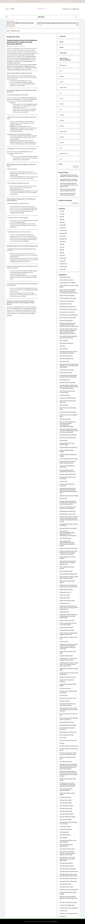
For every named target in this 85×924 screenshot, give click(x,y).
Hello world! (75, 203)
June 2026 (62, 214)
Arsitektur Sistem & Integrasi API (67, 301)
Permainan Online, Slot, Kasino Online (68, 698)
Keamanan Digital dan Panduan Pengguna (69, 458)
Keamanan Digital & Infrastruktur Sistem (68, 447)
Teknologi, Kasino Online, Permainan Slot (69, 889)
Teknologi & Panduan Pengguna (67, 814)
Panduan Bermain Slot (64, 603)
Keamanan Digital (63, 440)
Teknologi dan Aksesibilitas (66, 829)
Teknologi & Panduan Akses (66, 811)
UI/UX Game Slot (63, 910)
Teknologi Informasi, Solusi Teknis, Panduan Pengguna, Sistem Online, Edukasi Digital (67, 859)
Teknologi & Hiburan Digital (66, 803)
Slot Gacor (62, 76)
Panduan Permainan (64, 641)
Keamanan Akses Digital (65, 419)
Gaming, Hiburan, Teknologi (66, 372)
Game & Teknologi (64, 340)
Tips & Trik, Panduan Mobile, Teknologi (68, 902)
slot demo (62, 126)
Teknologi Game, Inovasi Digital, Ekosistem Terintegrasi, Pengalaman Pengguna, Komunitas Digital (68, 853)
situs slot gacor (63, 87)
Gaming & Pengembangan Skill (66, 358)
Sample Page (41, 17)
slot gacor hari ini (63, 153)
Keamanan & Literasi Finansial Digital (68, 412)
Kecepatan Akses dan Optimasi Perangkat (69, 495)
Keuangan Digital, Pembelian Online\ (68, 511)
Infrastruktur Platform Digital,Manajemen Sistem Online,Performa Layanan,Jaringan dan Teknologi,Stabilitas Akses (69, 387)
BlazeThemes (54, 921)
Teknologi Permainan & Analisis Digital (68, 878)
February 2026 (63, 225)
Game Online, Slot (64, 348)
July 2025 (62, 244)
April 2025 (62, 252)
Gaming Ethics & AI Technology (67, 370)
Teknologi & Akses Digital (65, 797)
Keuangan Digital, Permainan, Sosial (68, 514)
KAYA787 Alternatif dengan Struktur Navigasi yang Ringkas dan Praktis (56, 1)
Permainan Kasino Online (65, 688)
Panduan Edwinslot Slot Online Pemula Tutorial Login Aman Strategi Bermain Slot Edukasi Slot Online (69, 608)
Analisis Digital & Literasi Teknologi (67, 282)
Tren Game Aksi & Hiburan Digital (67, 905)
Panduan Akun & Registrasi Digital (67, 600)
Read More (9, 315)
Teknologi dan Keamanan (65, 834)
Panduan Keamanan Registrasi (66, 627)
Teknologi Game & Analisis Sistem (67, 849)
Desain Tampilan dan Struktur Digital (68, 317)
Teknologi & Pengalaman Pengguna (67, 816)
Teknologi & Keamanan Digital (66, 805)
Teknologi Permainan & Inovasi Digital (68, 881)
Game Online (62, 346)
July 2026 (62, 211)
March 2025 (62, 255)
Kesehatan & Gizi (63, 498)
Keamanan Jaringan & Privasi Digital (68, 474)
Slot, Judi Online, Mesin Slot (66, 761)
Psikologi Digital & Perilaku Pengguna (68, 725)
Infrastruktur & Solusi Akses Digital (67, 382)
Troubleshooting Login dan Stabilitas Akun (69, 908)
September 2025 (63, 239)
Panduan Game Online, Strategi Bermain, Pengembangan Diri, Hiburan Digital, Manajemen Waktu (68, 616)
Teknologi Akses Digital (65, 826)
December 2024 (63, 263)
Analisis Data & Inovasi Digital (66, 280)
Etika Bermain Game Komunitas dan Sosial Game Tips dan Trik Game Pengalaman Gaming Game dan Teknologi (69, 325)
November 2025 (63, 233)
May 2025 (62, 250)
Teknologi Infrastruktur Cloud (66, 863)
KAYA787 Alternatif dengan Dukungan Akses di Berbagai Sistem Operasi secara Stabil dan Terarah (41, 23)
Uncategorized (63, 916)
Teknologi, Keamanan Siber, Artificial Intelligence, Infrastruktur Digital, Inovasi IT (68, 898)
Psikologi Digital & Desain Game (67, 722)
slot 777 (61, 98)
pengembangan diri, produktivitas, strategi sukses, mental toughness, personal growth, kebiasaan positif (69, 664)
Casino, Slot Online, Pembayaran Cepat (68, 309)
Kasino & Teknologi (64, 405)
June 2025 (62, 247)
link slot (61, 82)
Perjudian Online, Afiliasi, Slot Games (68, 677)
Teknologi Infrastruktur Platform (67, 866)
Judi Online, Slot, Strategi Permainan (68, 398)
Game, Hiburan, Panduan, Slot (66, 356)
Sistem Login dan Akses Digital (67, 735)
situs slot (62, 104)
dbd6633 (10, 46)
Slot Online (62, 743)
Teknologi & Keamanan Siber (66, 808)
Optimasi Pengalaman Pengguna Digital (68, 574)
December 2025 (63, 230)
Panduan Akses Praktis (65, 597)
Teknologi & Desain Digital (65, 800)
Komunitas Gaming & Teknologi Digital (68, 528)
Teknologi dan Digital (64, 832)
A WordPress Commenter (65, 203)
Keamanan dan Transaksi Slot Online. (68, 437)
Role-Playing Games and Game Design (68, 732)
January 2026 (62, 227)
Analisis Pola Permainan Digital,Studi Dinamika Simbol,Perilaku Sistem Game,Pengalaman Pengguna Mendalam (68, 291)
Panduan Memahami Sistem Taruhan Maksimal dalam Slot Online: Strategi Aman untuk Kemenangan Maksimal (22, 42)
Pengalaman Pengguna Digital (66, 655)
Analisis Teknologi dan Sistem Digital (68, 298)
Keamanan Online (63, 481)
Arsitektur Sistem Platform (66, 303)
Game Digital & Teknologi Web (66, 343)
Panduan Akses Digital (65, 595)
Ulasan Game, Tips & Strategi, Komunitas (69, 913)
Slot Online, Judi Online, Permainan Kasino (69, 746)
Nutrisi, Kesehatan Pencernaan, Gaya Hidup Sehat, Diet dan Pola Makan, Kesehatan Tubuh (68, 563)
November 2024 (63, 266)
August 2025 (62, 241)
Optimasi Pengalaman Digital (66, 571)
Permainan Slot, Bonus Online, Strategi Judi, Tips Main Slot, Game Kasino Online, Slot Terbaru (69, 709)
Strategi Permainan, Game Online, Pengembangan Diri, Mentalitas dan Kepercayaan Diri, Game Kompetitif (67, 785)
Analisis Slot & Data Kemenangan (67, 295)
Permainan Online (63, 695)
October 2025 (63, 236)
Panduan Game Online (64, 612)
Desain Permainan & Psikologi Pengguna (69, 315)
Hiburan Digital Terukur (65, 379)
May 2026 (62, 216)
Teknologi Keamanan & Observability (68, 868)
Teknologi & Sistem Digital (65, 819)
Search (60, 164)
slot (60, 71)
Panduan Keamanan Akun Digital (67, 620)
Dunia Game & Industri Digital (66, 320)
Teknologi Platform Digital (65, 884)
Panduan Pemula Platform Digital (67, 630)
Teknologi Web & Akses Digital (66, 887)
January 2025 (62, 261)
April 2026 (62, 219)
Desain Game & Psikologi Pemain (67, 312)
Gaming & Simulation (64, 361)
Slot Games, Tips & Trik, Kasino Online (68, 740)
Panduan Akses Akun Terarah (66, 589)
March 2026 (62, 222)
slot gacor (18, 293)
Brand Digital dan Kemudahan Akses (68, 306)
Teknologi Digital (63, 837)
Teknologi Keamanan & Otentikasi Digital (69, 871)
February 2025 (63, 258)
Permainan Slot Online (64, 701)
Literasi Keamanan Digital (65, 538)
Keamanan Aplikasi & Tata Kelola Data (68, 435)
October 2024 (63, 269)
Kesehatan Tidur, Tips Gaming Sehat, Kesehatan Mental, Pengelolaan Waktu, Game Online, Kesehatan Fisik (68, 503)
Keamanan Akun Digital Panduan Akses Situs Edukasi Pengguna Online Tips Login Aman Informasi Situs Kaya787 (69, 431)
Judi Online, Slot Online (65, 395)
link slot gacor (63, 65)
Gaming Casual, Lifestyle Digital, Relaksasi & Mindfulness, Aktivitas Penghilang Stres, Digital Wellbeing (69, 366)
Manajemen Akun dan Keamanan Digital (68, 548)
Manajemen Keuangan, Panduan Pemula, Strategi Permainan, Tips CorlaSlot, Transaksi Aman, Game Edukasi (68, 553)
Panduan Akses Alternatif (65, 592)
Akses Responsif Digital (65, 277)
